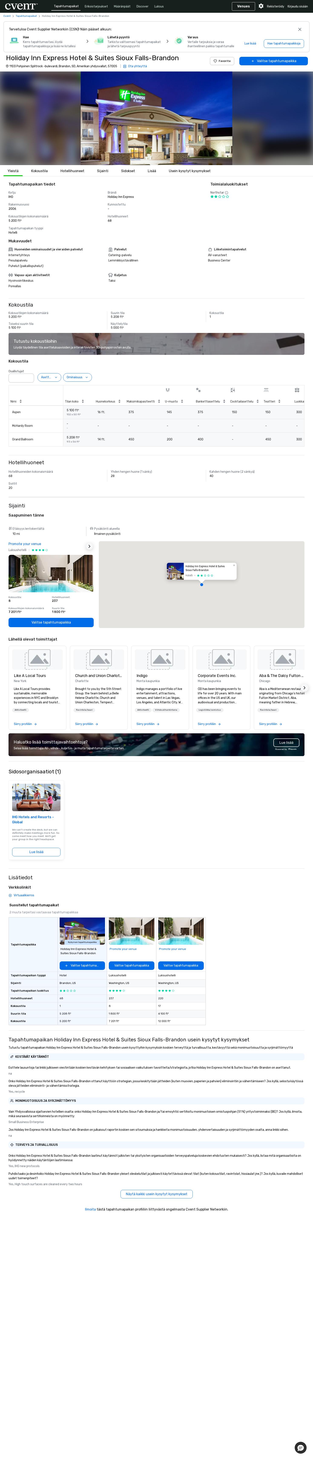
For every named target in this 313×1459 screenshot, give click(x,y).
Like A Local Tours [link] (30, 675)
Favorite (225, 61)
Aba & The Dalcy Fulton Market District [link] (282, 675)
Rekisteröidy (275, 6)
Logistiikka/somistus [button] (210, 710)
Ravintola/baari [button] (84, 710)
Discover (142, 6)
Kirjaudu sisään (298, 6)
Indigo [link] (142, 675)
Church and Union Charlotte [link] (98, 675)
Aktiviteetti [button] (20, 710)
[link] (37, 659)
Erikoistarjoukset (96, 6)
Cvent (7, 15)
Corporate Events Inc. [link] (217, 675)
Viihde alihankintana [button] (166, 710)
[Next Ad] (89, 546)
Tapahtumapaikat (66, 6)
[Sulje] (300, 29)
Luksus (159, 6)
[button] (156, 118)
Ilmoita (90, 1209)
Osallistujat (16, 371)
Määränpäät (122, 6)
